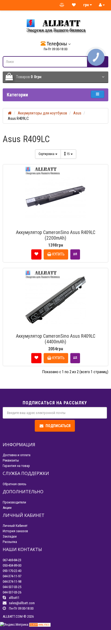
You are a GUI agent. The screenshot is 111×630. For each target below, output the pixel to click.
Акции (7, 508)
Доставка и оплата (16, 455)
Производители (14, 502)
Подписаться (58, 426)
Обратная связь (14, 484)
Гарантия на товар (16, 466)
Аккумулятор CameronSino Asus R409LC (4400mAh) (55, 338)
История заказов (15, 531)
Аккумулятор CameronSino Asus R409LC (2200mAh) (55, 235)
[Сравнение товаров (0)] (62, 5)
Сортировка (47, 154)
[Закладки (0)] (74, 5)
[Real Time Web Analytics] (40, 624)
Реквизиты (11, 460)
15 (69, 154)
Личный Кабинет (15, 526)
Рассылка (10, 542)
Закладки (10, 536)
